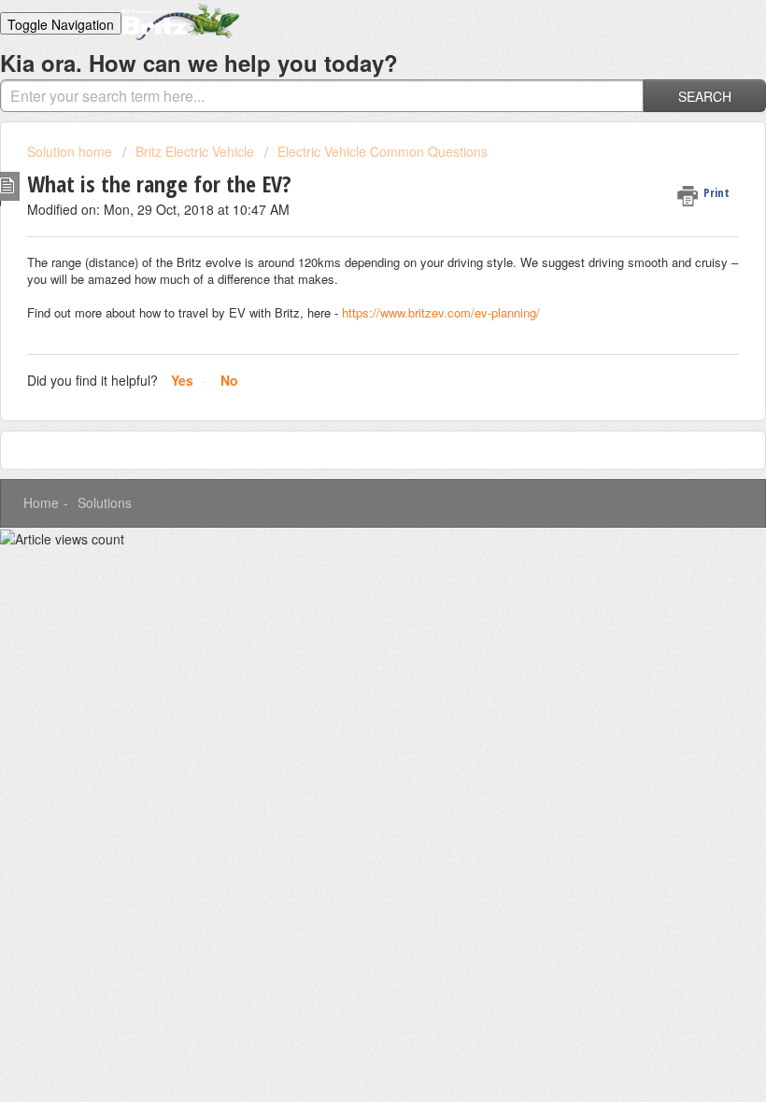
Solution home (71, 151)
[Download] (348, 541)
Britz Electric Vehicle (194, 151)
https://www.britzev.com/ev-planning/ (443, 312)
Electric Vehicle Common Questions (382, 151)
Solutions (105, 502)
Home (41, 502)
